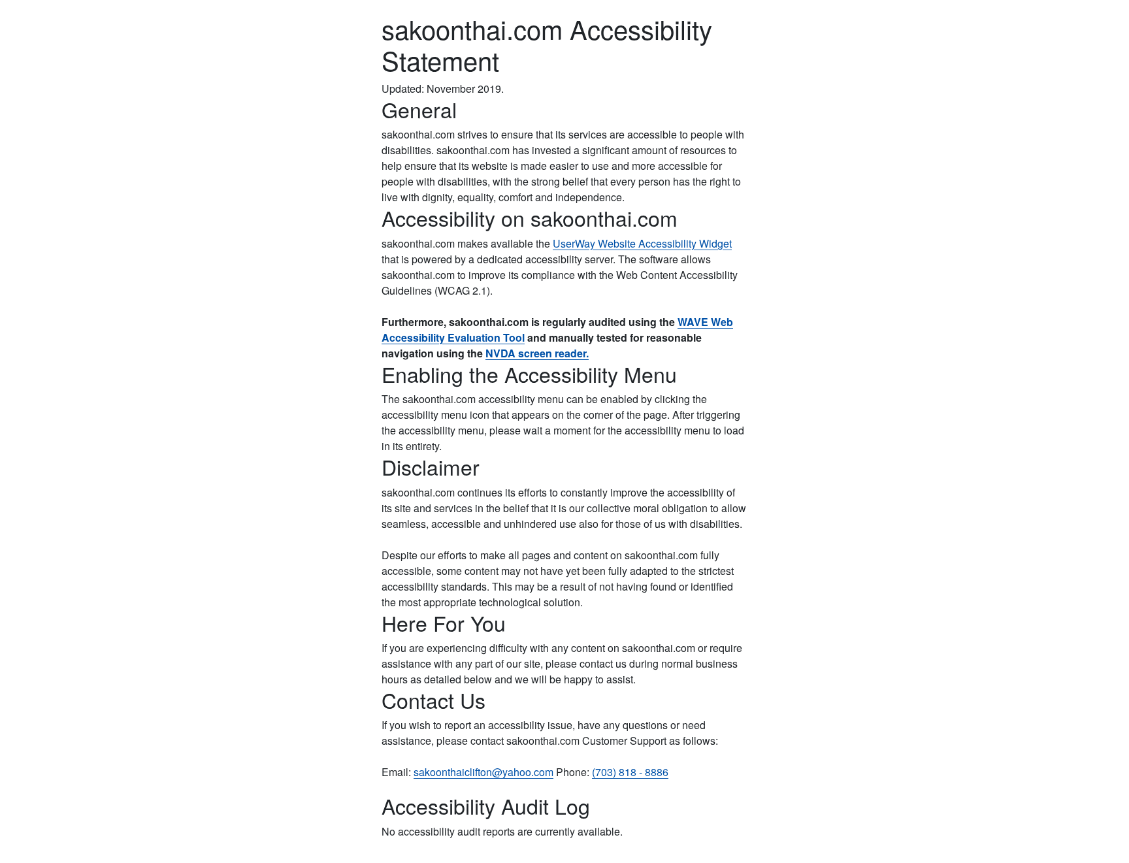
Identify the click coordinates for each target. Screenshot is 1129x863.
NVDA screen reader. (537, 353)
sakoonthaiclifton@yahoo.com (483, 771)
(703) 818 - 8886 (630, 771)
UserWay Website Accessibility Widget (642, 243)
